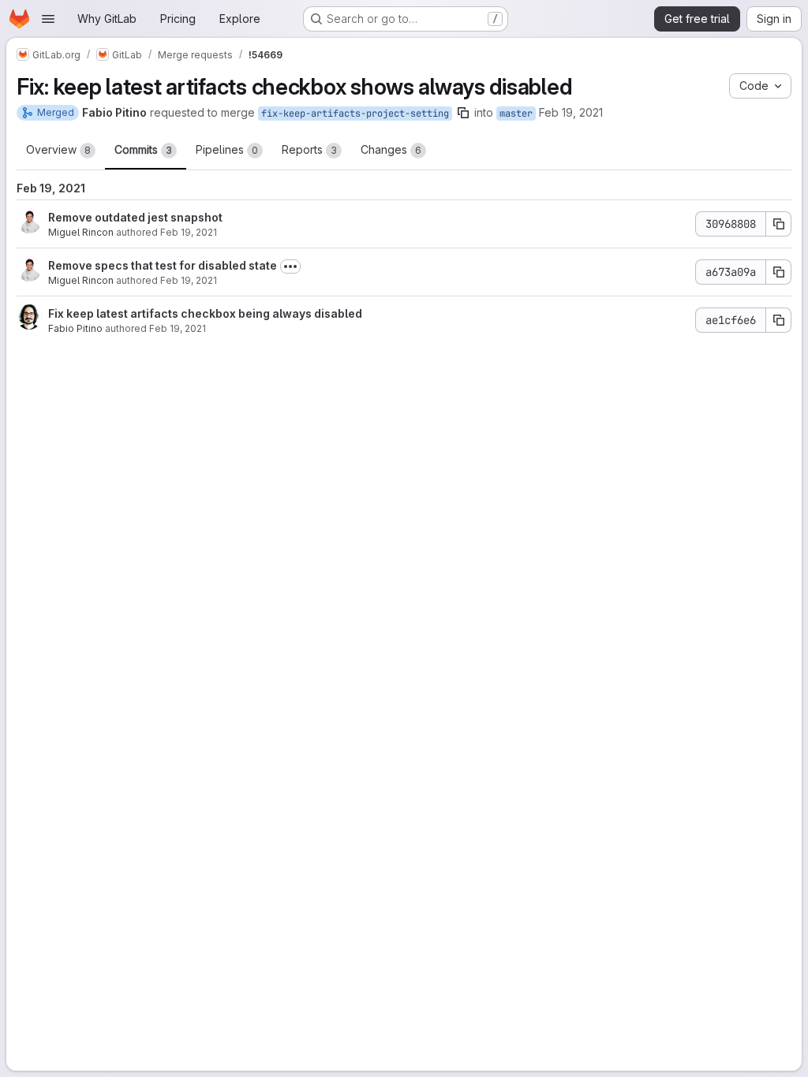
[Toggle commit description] (290, 266)
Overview (58, 149)
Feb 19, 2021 (571, 112)
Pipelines (227, 149)
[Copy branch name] (463, 112)
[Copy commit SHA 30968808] (778, 224)
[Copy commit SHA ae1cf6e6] (778, 320)
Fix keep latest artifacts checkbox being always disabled (205, 313)
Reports (309, 149)
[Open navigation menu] (48, 19)
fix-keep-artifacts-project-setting (355, 113)
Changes (391, 149)
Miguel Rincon (81, 232)
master (516, 113)
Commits (143, 149)
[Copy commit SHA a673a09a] (778, 272)
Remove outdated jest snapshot (135, 217)
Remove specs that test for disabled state (162, 265)
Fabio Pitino (75, 328)
